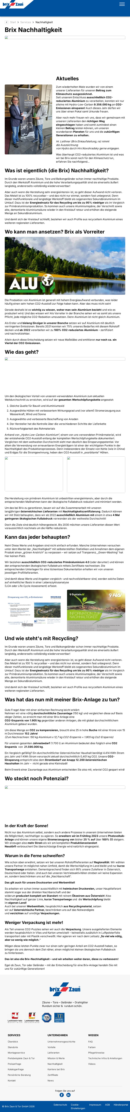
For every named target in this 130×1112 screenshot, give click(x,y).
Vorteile (52, 1047)
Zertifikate (53, 1075)
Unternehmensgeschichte (61, 1041)
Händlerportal (121, 1104)
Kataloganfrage (16, 1069)
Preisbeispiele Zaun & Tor (21, 1058)
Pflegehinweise (96, 1052)
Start (13, 22)
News (51, 1080)
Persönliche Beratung (19, 1075)
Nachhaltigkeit (55, 1064)
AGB (107, 1104)
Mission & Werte (56, 1058)
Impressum (95, 1104)
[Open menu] (122, 4)
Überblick (13, 1041)
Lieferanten (54, 1052)
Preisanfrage (14, 1064)
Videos (91, 1064)
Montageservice (16, 1052)
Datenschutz (60, 1104)
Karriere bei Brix (56, 1069)
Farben (92, 1047)
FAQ (90, 1041)
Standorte (13, 1047)
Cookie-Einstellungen (78, 1106)
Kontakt (12, 1080)
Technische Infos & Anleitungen (105, 1058)
